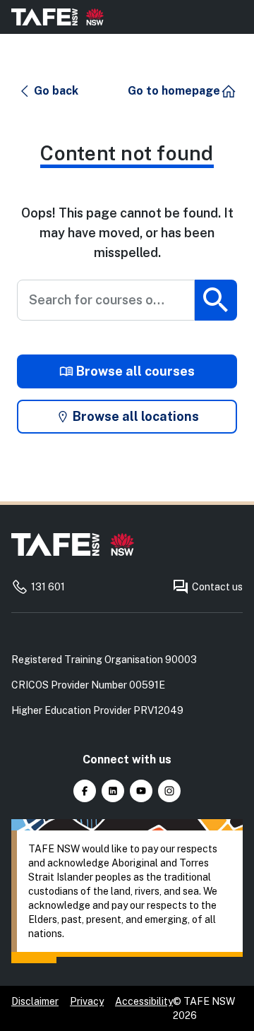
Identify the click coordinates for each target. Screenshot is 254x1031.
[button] (48, 91)
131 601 (48, 586)
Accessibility (144, 1001)
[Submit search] (216, 300)
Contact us (217, 586)
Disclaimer (35, 1001)
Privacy (87, 1001)
